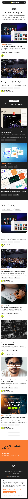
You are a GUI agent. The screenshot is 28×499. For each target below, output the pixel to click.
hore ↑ (18, 455)
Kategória (4, 205)
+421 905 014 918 (15, 473)
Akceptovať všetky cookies (9, 492)
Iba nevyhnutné (17, 495)
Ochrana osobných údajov (17, 489)
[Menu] (24, 2)
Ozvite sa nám (15, 2)
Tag (11, 205)
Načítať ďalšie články (14, 434)
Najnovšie (17, 209)
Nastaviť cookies (7, 495)
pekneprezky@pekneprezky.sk (14, 476)
